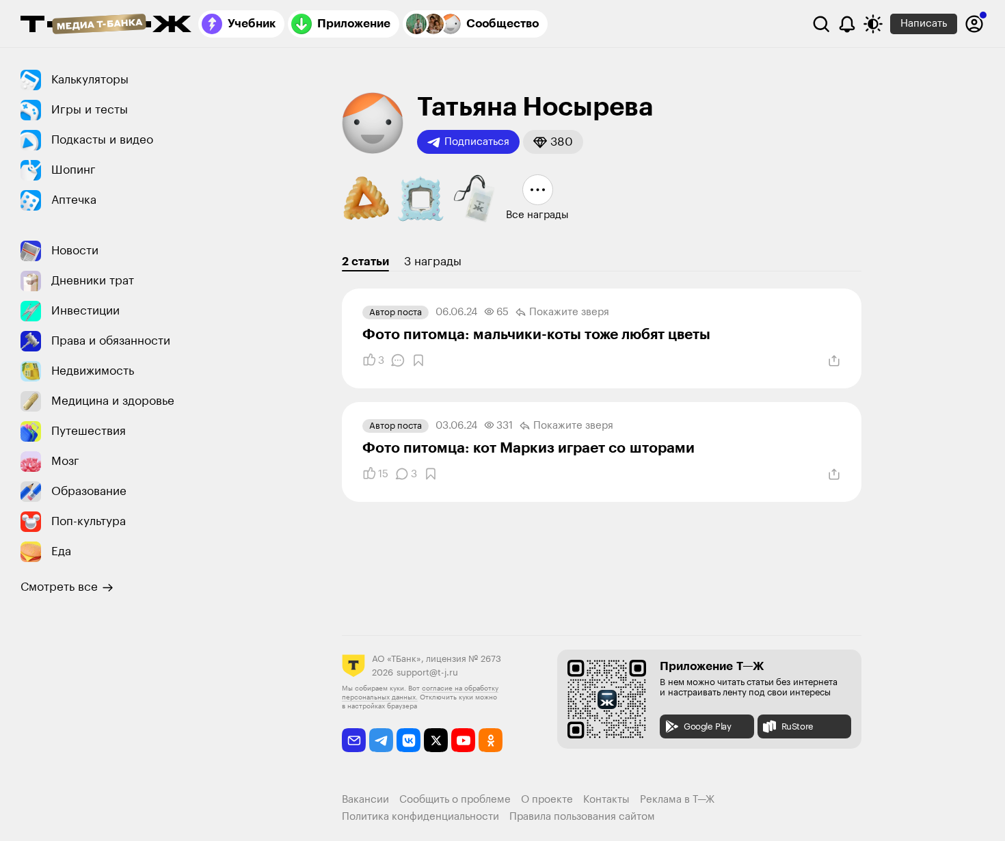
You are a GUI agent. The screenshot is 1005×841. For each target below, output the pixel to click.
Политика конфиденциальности (420, 817)
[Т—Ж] (106, 25)
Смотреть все (59, 587)
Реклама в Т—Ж (677, 800)
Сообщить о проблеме (455, 800)
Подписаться (476, 142)
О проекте (547, 800)
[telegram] (381, 740)
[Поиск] (821, 24)
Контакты (606, 800)
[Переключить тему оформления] (873, 24)
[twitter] (436, 740)
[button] (553, 142)
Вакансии (365, 800)
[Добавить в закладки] (418, 360)
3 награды (432, 261)
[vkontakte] (408, 740)
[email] (354, 740)
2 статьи (365, 261)
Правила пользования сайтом (582, 817)
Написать (923, 23)
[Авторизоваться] (974, 24)
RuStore (797, 726)
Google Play (708, 726)
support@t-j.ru (427, 672)
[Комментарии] (398, 360)
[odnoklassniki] (490, 740)
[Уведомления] (847, 24)
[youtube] (463, 740)
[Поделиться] (834, 361)
